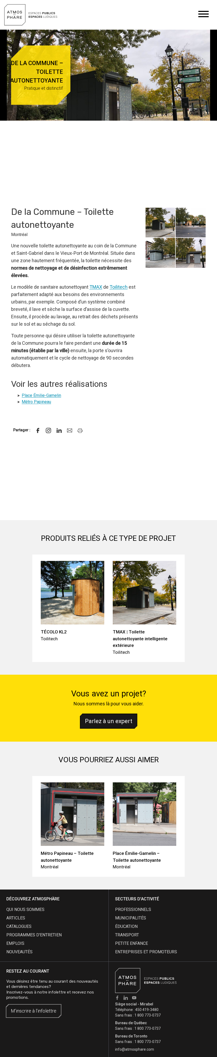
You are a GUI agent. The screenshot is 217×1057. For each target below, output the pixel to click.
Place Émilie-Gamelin (41, 395)
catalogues (18, 926)
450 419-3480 (147, 1010)
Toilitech (119, 287)
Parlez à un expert (108, 721)
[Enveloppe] (69, 430)
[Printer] (80, 430)
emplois (15, 943)
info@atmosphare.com (134, 1049)
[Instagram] (48, 430)
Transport (127, 934)
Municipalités (130, 917)
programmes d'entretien (34, 934)
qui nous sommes (25, 909)
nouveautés (19, 951)
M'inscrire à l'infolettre (33, 1011)
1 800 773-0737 (147, 1015)
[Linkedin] (59, 430)
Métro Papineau (36, 401)
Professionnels (133, 909)
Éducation (126, 926)
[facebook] (38, 430)
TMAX (95, 287)
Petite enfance (131, 943)
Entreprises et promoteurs (146, 951)
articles (15, 917)
